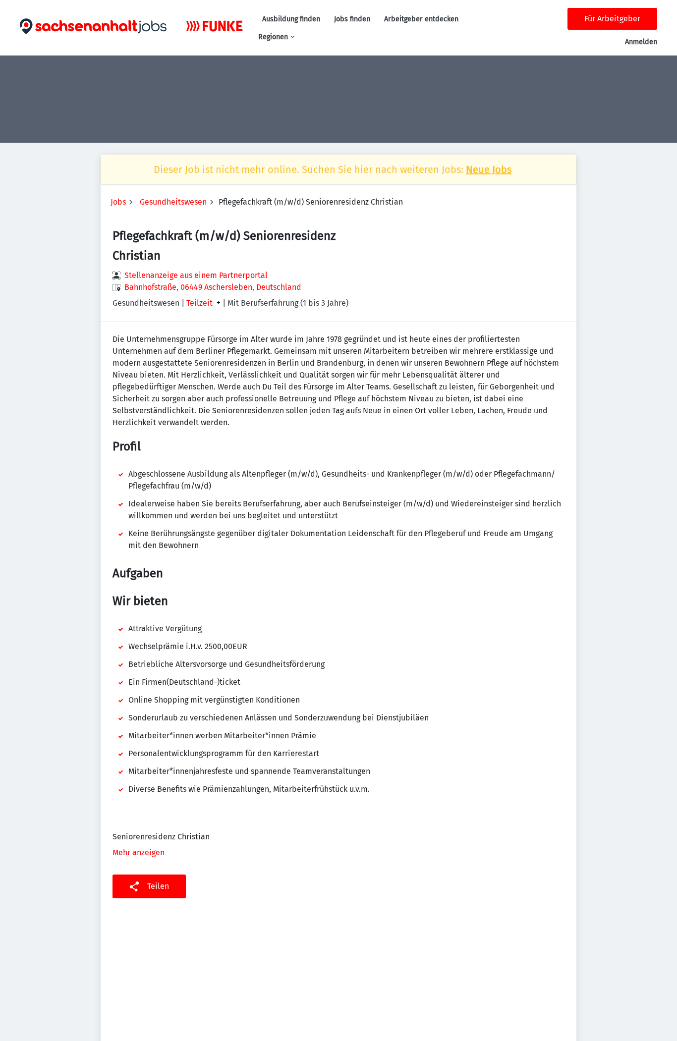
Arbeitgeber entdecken (421, 19)
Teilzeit (199, 303)
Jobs (118, 202)
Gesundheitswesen (173, 202)
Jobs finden (352, 19)
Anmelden (641, 42)
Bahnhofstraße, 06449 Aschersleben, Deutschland (212, 287)
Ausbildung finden (291, 19)
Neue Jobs (488, 169)
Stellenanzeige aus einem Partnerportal (196, 275)
